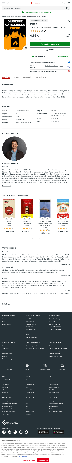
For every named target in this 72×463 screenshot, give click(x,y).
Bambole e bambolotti (8, 411)
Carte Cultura (29, 327)
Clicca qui (5, 294)
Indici (27, 334)
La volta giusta (63, 221)
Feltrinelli (39, 39)
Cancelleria (29, 409)
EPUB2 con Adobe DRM (23, 122)
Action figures (6, 414)
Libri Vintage (5, 387)
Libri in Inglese (6, 384)
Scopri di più (60, 115)
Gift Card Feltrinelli (31, 324)
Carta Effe (28, 319)
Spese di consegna (7, 359)
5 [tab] (39, 238)
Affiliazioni (52, 321)
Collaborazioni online (55, 329)
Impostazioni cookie (29, 460)
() (42, 31)
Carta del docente (31, 329)
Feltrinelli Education (54, 353)
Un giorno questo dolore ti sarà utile (45, 222)
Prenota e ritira (30, 321)
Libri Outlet (5, 382)
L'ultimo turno (27, 221)
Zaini (27, 406)
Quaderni (28, 414)
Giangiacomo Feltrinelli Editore (58, 348)
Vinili (27, 387)
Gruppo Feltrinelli (53, 346)
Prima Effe (52, 332)
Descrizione (6, 77)
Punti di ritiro (29, 332)
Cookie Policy (23, 456)
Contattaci (5, 356)
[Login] (8, 2)
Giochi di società (7, 409)
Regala (51, 50)
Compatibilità (27, 77)
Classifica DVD (53, 384)
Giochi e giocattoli (7, 401)
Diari (27, 403)
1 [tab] (32, 238)
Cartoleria (28, 401)
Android (54, 272)
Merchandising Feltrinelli (56, 403)
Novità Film (52, 382)
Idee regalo (52, 401)
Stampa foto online (31, 337)
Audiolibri (5, 392)
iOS (48, 272)
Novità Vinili (29, 390)
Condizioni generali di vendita (34, 346)
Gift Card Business (54, 324)
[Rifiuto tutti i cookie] (69, 440)
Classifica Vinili (30, 392)
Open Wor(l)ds (30, 411)
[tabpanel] (15, 34)
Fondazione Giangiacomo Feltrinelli (59, 351)
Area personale (6, 346)
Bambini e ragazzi (54, 392)
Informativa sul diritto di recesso (35, 348)
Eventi (4, 321)
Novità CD (28, 382)
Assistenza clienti (7, 353)
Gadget (51, 409)
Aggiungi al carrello (51, 44)
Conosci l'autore (41, 77)
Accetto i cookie (43, 460)
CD (26, 379)
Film (50, 379)
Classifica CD (30, 384)
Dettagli (16, 77)
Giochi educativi (7, 406)
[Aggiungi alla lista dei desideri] (65, 21)
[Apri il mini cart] (68, 3)
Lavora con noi (6, 324)
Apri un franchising (54, 319)
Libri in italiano (6, 379)
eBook (4, 390)
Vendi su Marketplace (55, 327)
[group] (36, 12)
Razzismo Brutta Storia (55, 356)
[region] (36, 450)
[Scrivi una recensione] (45, 31)
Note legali (6, 304)
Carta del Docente (50, 62)
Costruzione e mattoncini (9, 403)
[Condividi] (69, 20)
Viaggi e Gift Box (53, 406)
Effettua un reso (6, 351)
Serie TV (51, 390)
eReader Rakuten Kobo (55, 411)
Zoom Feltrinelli (58, 27)
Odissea (9, 221)
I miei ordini (5, 348)
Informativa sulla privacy (33, 351)
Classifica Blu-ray (54, 387)
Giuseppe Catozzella (39, 27)
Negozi (4, 319)
